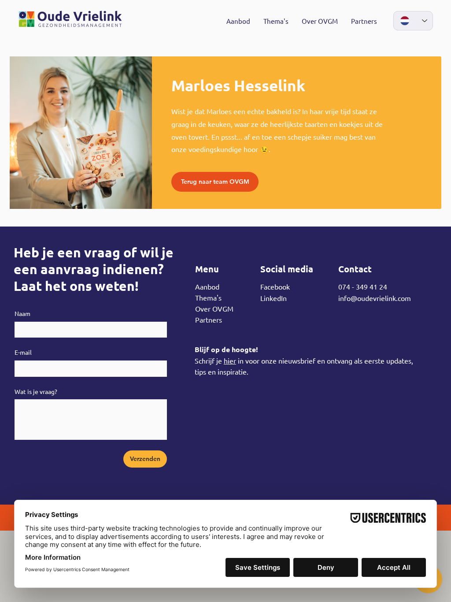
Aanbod (207, 286)
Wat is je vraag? (36, 391)
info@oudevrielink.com (374, 298)
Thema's (208, 297)
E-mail (23, 352)
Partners (208, 319)
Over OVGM (214, 308)
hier (230, 360)
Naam (22, 313)
